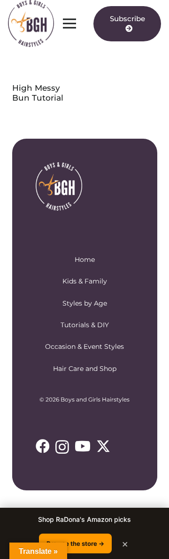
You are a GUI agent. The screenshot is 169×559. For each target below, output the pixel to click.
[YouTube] (83, 446)
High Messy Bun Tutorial (37, 92)
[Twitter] (103, 446)
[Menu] (69, 23)
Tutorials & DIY (85, 325)
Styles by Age (84, 303)
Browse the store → (75, 543)
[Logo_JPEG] (31, 23)
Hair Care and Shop (84, 368)
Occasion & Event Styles (84, 346)
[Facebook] (43, 446)
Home (85, 259)
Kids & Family (84, 281)
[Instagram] (62, 447)
